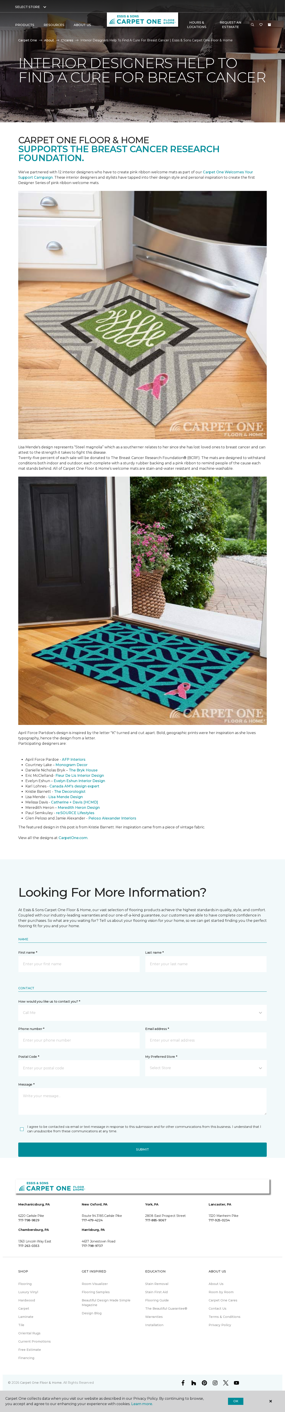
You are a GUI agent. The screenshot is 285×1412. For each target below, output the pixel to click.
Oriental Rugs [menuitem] (29, 1333)
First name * (27, 952)
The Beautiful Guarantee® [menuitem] (166, 1309)
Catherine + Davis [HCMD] (74, 802)
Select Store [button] (27, 7)
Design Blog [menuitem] (92, 1313)
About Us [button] (82, 25)
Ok (235, 1401)
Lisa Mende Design (65, 797)
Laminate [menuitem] (25, 1317)
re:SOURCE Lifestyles (75, 813)
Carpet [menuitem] (23, 1309)
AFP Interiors (74, 759)
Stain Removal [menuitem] (156, 1284)
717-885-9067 (155, 1220)
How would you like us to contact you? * (49, 1001)
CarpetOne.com (73, 838)
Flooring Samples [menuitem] (96, 1292)
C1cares (67, 40)
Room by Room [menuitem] (221, 1292)
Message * (26, 1084)
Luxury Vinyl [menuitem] (28, 1292)
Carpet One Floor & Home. (41, 1383)
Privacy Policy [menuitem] (220, 1325)
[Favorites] (261, 25)
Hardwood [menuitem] (26, 1300)
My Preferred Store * (161, 1056)
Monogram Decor (71, 765)
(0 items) (269, 24)
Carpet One (27, 40)
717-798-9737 (92, 1246)
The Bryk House (83, 770)
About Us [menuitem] (216, 1284)
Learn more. (142, 1404)
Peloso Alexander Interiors (112, 818)
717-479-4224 (92, 1220)
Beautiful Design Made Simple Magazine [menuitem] (106, 1302)
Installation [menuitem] (154, 1325)
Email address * (157, 1028)
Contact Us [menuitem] (217, 1309)
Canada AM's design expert (74, 786)
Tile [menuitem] (21, 1325)
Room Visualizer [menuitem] (95, 1284)
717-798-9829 (28, 1220)
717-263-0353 (28, 1246)
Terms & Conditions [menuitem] (224, 1317)
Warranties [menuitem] (154, 1317)
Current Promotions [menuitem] (34, 1341)
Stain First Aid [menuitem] (156, 1292)
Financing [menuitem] (26, 1358)
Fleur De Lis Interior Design (79, 775)
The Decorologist (70, 791)
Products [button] (24, 25)
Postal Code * (28, 1056)
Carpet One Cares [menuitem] (223, 1300)
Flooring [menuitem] (25, 1284)
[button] (252, 25)
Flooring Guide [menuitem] (157, 1300)
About (49, 40)
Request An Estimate (230, 24)
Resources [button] (54, 25)
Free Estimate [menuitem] (29, 1350)
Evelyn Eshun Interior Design (79, 781)
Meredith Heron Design (79, 807)
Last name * (154, 952)
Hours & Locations (196, 24)
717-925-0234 (219, 1220)
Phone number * (31, 1028)
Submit (142, 1149)
